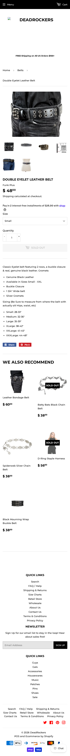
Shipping (8, 196)
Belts (20, 70)
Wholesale (35, 603)
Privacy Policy (35, 620)
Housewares (35, 675)
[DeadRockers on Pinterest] (57, 723)
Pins (35, 688)
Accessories (35, 671)
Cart (64, 4)
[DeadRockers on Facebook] (51, 723)
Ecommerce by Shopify (39, 736)
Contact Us (35, 611)
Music (35, 679)
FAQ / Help (35, 585)
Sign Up (60, 645)
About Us (35, 607)
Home (6, 70)
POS (16, 736)
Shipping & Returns (35, 590)
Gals (35, 666)
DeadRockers (38, 732)
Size (5, 213)
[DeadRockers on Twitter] (45, 723)
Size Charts (35, 594)
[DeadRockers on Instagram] (64, 723)
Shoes (35, 692)
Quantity (8, 230)
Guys (35, 662)
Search (35, 581)
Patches (35, 684)
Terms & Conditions (35, 616)
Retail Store (35, 598)
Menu (10, 4)
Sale (35, 697)
